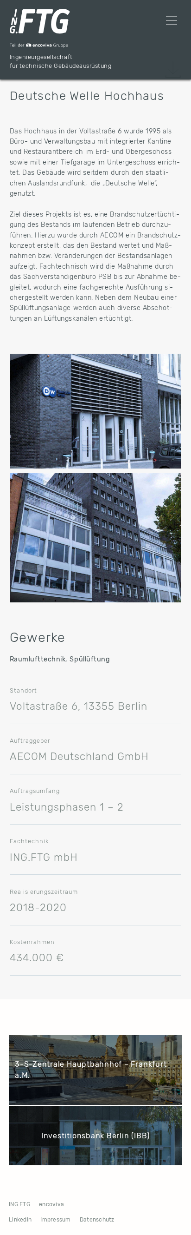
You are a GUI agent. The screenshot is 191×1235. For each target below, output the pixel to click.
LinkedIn (20, 1219)
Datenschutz (97, 1219)
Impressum (55, 1219)
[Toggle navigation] (171, 20)
